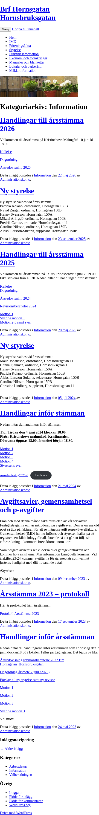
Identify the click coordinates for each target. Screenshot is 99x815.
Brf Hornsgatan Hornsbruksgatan (28, 13)
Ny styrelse (17, 191)
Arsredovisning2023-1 (14, 475)
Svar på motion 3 (12, 711)
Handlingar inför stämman (42, 413)
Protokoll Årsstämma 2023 (19, 614)
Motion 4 (6, 461)
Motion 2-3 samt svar (15, 322)
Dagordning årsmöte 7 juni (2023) (25, 672)
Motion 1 (6, 314)
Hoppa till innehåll (25, 29)
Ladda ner (41, 475)
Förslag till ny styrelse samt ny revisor (27, 680)
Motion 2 (6, 453)
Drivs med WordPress (16, 813)
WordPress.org (20, 805)
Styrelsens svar (11, 465)
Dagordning (8, 160)
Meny (5, 29)
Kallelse (6, 152)
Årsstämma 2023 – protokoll (44, 594)
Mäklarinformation (22, 70)
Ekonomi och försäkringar (28, 58)
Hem (12, 37)
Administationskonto (15, 179)
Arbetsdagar (18, 766)
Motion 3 (6, 457)
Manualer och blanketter (26, 62)
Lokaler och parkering (25, 66)
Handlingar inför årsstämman (47, 637)
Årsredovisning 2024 (15, 298)
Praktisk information (24, 54)
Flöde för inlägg (20, 797)
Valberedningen (20, 775)
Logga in (15, 793)
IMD (12, 41)
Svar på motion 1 (12, 318)
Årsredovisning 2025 (15, 167)
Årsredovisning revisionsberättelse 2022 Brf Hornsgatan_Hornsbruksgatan (32, 662)
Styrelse (15, 50)
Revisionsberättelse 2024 (18, 306)
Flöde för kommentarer (26, 801)
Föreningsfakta (20, 46)
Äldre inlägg (11, 749)
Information (42, 175)
